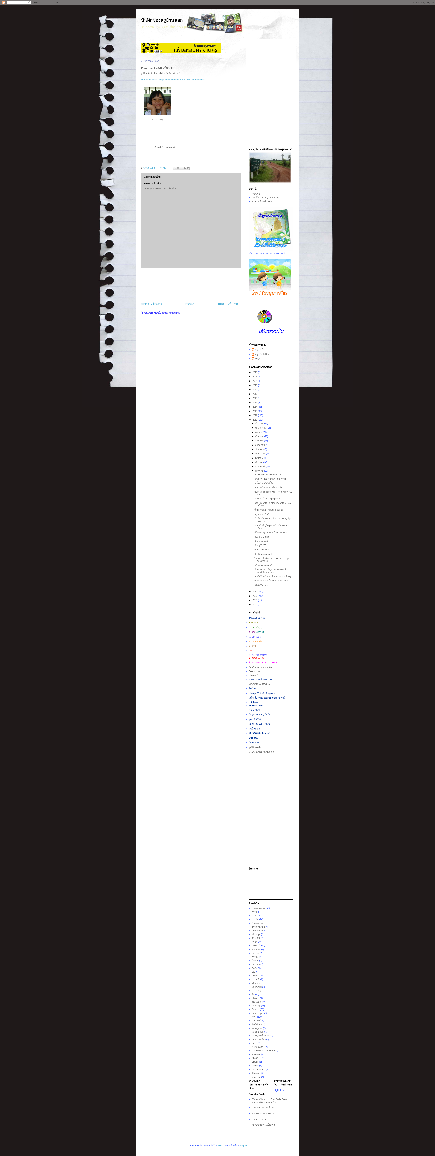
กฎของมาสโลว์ (261, 514)
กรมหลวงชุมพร (259, 908)
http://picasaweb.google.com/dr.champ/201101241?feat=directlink (173, 79)
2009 (255, 596)
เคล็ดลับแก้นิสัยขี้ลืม (263, 483)
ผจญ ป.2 (256, 983)
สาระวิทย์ (256, 1020)
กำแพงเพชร (257, 923)
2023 (255, 385)
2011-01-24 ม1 (157, 120)
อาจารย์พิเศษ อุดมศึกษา (263, 1050)
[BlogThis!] (178, 168)
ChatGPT (256, 1058)
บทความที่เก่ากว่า (229, 304)
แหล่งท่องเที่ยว (259, 1039)
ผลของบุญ (257, 987)
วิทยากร (255, 1009)
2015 (255, 402)
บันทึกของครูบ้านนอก (162, 20)
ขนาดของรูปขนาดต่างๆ (263, 1113)
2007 (255, 604)
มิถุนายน (259, 449)
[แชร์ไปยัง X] (181, 168)
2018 (255, 398)
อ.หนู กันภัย (257, 1047)
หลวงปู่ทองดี (257, 1032)
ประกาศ (255, 975)
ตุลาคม (259, 432)
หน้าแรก (190, 304)
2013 (255, 411)
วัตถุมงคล (256, 1002)
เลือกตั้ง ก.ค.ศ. (261, 541)
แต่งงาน (255, 953)
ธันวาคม (259, 423)
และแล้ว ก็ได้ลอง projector (267, 498)
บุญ (253, 972)
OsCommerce (258, 1069)
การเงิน (255, 919)
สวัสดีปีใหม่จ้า (261, 585)
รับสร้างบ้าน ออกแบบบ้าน (261, 667)
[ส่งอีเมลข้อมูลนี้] (175, 168)
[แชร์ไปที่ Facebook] (184, 168)
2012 (255, 415)
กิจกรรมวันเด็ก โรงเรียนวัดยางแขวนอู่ (272, 580)
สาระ (254, 1017)
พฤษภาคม (260, 453)
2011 (255, 419)
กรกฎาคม (260, 445)
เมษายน (259, 458)
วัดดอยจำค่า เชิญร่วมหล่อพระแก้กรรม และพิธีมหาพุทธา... (272, 571)
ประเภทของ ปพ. (259, 1119)
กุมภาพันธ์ (260, 466)
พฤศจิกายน (261, 427)
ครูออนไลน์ (260, 349)
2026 (255, 372)
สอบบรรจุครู (258, 1013)
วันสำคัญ (256, 1005)
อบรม (254, 1043)
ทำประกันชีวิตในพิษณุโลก (261, 752)
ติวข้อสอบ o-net (261, 536)
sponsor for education (262, 201)
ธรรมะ (255, 957)
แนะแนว (256, 964)
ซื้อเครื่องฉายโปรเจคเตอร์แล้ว (268, 510)
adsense (256, 1054)
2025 (255, 376)
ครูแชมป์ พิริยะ (262, 354)
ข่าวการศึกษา (258, 927)
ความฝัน (256, 938)
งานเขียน (256, 949)
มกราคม (259, 471)
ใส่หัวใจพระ (257, 1024)
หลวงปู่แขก (257, 1028)
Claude (255, 1062)
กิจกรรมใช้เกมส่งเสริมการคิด (268, 487)
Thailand (256, 1073)
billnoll (221, 1145)
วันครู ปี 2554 (260, 545)
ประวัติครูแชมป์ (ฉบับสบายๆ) (265, 197)
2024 (255, 381)
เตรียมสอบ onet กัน (263, 565)
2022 (255, 389)
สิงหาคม (259, 440)
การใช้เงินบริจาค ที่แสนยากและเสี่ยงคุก (273, 576)
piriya (257, 358)
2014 (255, 407)
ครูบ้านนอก (257, 930)
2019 (255, 394)
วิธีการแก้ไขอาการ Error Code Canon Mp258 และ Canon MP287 (270, 1100)
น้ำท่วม (255, 960)
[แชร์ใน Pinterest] (188, 168)
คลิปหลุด (256, 934)
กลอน (254, 915)
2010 (255, 591)
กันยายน (259, 436)
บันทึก (254, 968)
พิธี (253, 994)
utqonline (256, 1077)
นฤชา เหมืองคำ (261, 549)
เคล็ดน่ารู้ (256, 945)
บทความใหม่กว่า (152, 304)
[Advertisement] (191, 284)
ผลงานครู (256, 990)
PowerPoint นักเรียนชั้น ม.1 (267, 474)
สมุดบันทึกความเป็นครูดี (263, 1125)
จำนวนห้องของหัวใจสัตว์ (263, 1107)
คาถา (254, 942)
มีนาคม (259, 462)
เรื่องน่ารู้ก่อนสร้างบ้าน (259, 684)
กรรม (254, 912)
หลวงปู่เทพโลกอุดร (261, 1035)
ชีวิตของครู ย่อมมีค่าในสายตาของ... (271, 532)
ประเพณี (256, 979)
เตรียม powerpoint (263, 554)
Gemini (255, 1065)
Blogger (243, 1145)
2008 (255, 600)
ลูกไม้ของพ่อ (255, 747)
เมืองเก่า (255, 998)
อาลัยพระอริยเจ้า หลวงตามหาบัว (270, 479)
